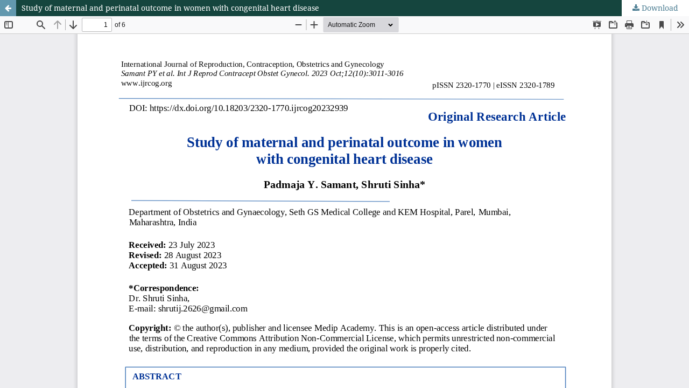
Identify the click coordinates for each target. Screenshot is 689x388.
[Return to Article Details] (8, 8)
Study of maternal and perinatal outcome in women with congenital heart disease (170, 8)
